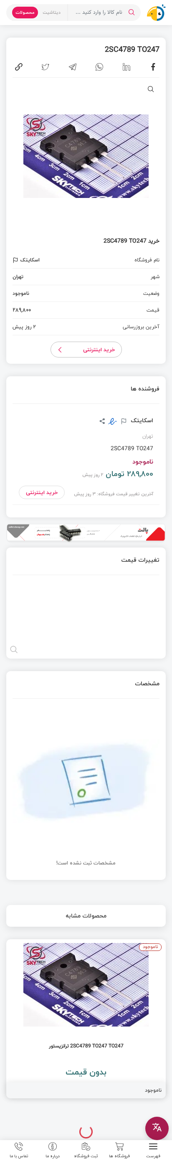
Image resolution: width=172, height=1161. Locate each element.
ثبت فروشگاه (86, 1155)
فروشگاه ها (119, 1155)
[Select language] (157, 1128)
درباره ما (53, 1155)
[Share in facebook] (153, 67)
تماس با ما (19, 1155)
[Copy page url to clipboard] (19, 67)
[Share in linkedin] (126, 67)
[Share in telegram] (72, 67)
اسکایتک (141, 421)
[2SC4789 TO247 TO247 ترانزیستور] (86, 1018)
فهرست (153, 1155)
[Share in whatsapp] (99, 67)
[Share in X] (45, 67)
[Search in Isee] (131, 12)
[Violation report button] (16, 260)
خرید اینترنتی (99, 349)
